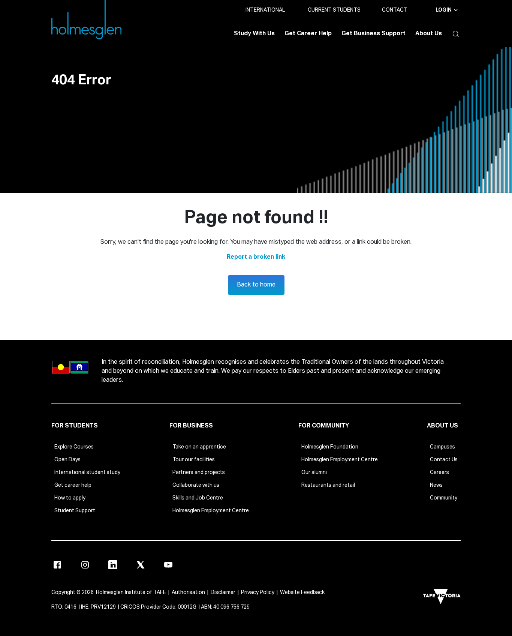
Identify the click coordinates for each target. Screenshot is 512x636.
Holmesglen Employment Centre (210, 510)
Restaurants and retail (328, 485)
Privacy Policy (257, 592)
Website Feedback (302, 592)
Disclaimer (223, 592)
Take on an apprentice (199, 447)
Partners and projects (198, 472)
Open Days (67, 459)
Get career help (72, 485)
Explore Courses (74, 447)
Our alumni (314, 472)
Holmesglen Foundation (329, 447)
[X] (141, 565)
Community (443, 498)
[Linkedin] (113, 565)
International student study (87, 472)
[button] (454, 34)
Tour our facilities (193, 459)
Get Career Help (308, 34)
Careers (439, 472)
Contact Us (444, 459)
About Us (428, 34)
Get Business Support (373, 34)
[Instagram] (85, 565)
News (436, 485)
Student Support (74, 510)
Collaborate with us (195, 485)
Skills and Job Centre (197, 498)
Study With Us (254, 34)
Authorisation (188, 592)
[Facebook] (57, 565)
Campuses (442, 447)
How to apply (69, 498)
